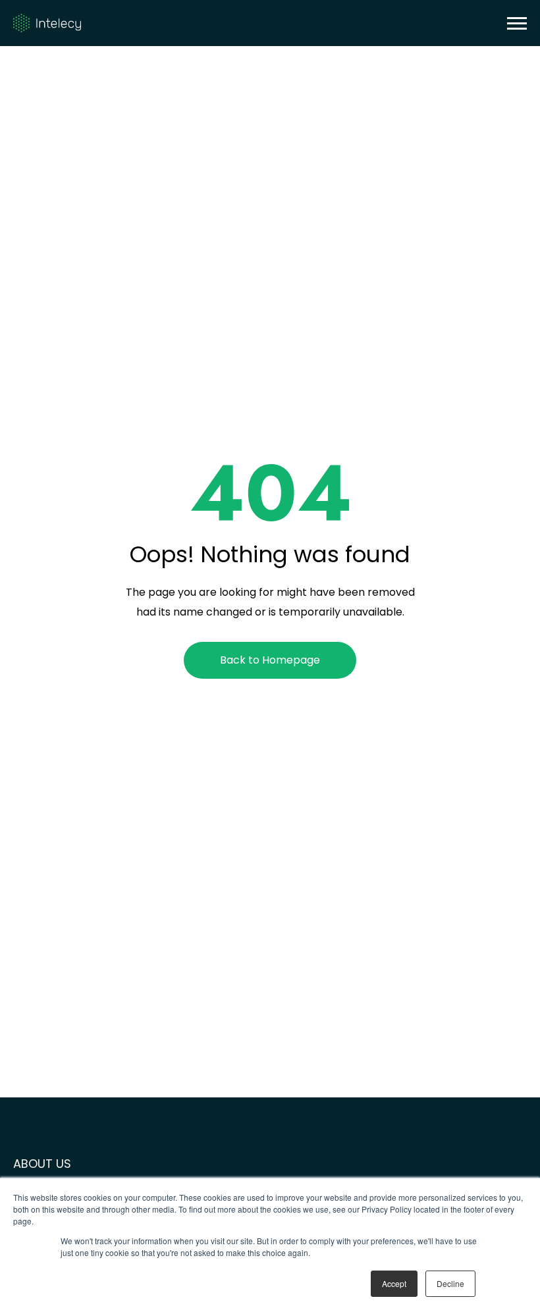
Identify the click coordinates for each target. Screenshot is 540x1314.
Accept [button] (394, 1283)
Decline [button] (450, 1283)
